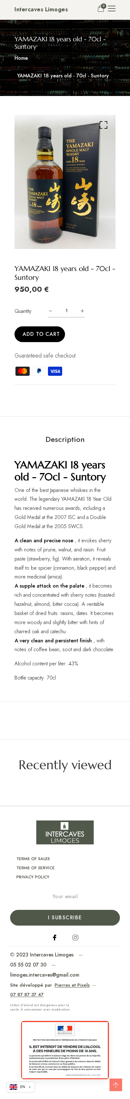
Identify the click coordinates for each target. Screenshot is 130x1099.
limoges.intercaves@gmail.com (44, 974)
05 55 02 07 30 (28, 964)
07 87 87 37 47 (27, 994)
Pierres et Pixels (72, 985)
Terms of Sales (33, 859)
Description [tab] (65, 439)
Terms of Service (35, 868)
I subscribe (65, 917)
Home (21, 58)
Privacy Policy (33, 877)
